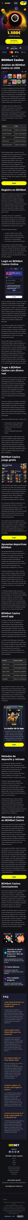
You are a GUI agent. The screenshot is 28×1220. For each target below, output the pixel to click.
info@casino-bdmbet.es (15, 1186)
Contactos (14, 1174)
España (14, 1162)
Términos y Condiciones (14, 1167)
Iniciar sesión (16, 3)
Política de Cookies (14, 1170)
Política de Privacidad (14, 1168)
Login (14, 1164)
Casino (14, 1158)
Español (20, 1216)
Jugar (14, 183)
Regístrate (23, 3)
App (14, 1160)
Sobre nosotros (14, 1172)
